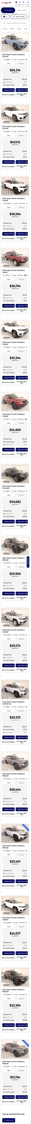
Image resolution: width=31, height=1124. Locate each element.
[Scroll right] (28, 16)
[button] (16, 3)
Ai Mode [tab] (23, 10)
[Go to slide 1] (10, 51)
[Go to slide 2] (13, 51)
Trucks (19, 29)
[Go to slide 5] (20, 51)
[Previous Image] (3, 42)
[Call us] (23, 2)
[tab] (9, 63)
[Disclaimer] (4, 79)
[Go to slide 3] (15, 51)
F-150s (12, 29)
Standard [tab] (9, 10)
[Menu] (28, 2)
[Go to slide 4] (18, 51)
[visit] (16, 2)
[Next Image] (26, 42)
